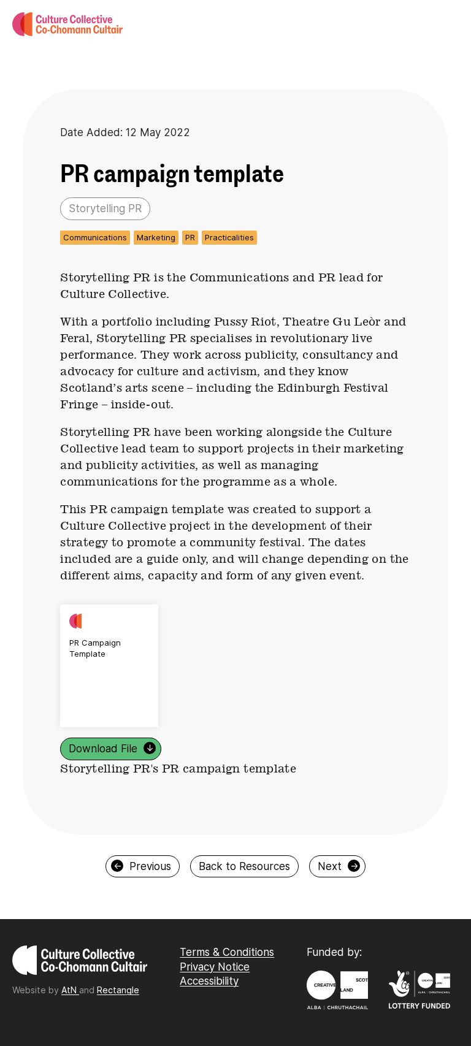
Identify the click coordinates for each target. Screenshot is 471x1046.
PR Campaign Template (95, 648)
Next (338, 866)
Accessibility (209, 981)
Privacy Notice (215, 967)
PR (190, 237)
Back (244, 866)
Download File (111, 749)
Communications (95, 237)
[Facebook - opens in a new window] (184, 1007)
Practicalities (229, 237)
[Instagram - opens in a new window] (181, 1007)
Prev (142, 866)
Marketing (156, 237)
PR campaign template (172, 174)
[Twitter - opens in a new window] (187, 1007)
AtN (70, 990)
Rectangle (118, 990)
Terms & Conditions (227, 952)
